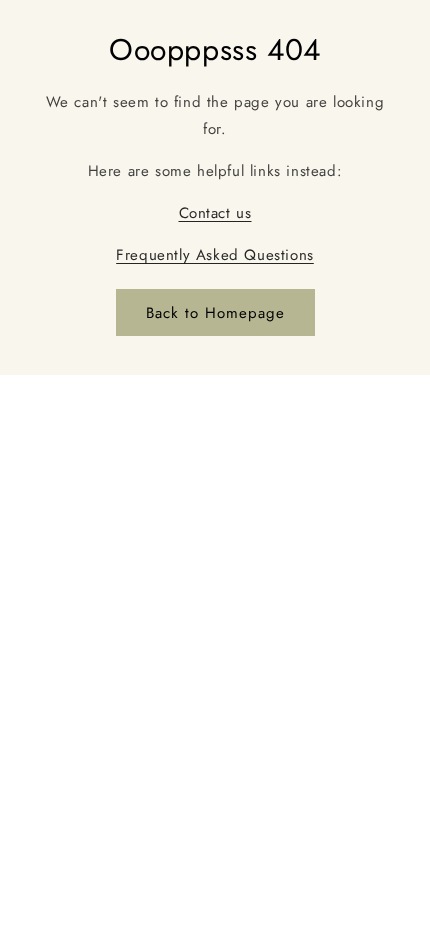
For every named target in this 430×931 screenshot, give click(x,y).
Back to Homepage (215, 313)
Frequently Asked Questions (215, 255)
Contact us (215, 213)
